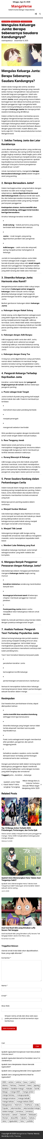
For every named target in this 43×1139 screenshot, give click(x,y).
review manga (7, 1111)
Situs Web (5, 1006)
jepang (36, 1085)
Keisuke (29, 1089)
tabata (23, 1118)
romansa (29, 1111)
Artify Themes (15, 1136)
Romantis (6, 1115)
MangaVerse (21, 6)
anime (18, 1082)
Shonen (5, 1118)
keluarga (27, 775)
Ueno (4, 1121)
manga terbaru (8, 1102)
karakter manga (17, 1089)
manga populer (23, 1095)
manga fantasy (8, 1095)
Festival (22, 1085)
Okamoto (18, 1105)
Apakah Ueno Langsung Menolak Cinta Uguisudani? (21, 1071)
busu (25, 1082)
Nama (4, 985)
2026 (4, 1082)
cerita (32, 1082)
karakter (18, 775)
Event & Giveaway (26, 21)
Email (4, 996)
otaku (37, 1105)
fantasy (13, 1085)
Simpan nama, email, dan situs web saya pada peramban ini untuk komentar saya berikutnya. (21, 1018)
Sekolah (23, 1115)
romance (19, 1111)
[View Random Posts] (35, 13)
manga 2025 (15, 1092)
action (10, 1082)
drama (5, 1085)
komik (37, 1089)
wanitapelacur (7, 41)
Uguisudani (13, 1121)
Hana (29, 1085)
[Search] (40, 13)
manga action (28, 1092)
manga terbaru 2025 (25, 1102)
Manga (5, 1092)
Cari (3, 1043)
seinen (14, 1115)
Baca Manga (5, 21)
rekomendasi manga (31, 1108)
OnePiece (28, 1105)
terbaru (32, 1118)
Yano (22, 1121)
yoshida (30, 1121)
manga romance (8, 1098)
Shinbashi (32, 1115)
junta (11, 775)
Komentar (6, 958)
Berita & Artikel (15, 21)
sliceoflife (14, 1118)
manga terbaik (24, 1098)
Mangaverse (7, 1105)
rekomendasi (16, 1108)
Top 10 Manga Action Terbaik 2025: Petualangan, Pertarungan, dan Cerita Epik (19, 829)
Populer (5, 1108)
